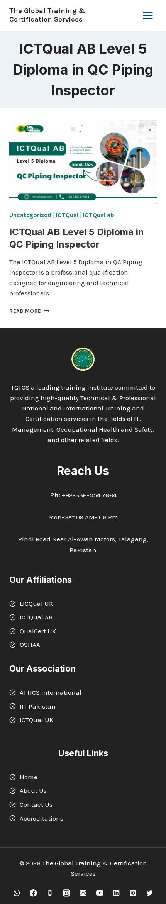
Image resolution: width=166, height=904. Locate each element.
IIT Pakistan (38, 706)
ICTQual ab (98, 215)
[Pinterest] (132, 893)
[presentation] (83, 162)
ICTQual (67, 215)
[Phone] (49, 893)
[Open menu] (148, 15)
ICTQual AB (36, 617)
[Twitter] (149, 893)
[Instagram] (66, 893)
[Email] (83, 893)
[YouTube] (99, 893)
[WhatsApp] (16, 893)
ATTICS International (50, 692)
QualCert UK (38, 631)
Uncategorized (30, 215)
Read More (29, 311)
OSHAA (30, 644)
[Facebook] (33, 893)
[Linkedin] (116, 893)
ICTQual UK (36, 720)
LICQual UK (36, 603)
